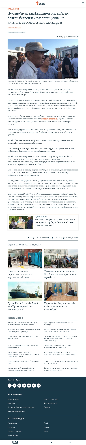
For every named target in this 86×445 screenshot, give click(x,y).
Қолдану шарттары (51, 399)
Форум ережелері (50, 403)
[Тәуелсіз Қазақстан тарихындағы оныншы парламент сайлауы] (25, 258)
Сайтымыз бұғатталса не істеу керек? (21, 407)
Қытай (46, 427)
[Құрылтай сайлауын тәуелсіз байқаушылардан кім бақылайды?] (61, 291)
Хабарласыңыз (13, 399)
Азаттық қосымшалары (16, 411)
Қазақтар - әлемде (14, 431)
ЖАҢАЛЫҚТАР (13, 9)
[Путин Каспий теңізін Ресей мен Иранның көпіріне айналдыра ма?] (25, 291)
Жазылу (47, 407)
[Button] (60, 36)
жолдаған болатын (49, 119)
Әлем (46, 431)
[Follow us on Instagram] (24, 385)
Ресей (46, 423)
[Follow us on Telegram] (29, 385)
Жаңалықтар (12, 423)
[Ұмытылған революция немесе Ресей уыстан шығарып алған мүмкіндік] (61, 258)
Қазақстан (11, 427)
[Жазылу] (39, 385)
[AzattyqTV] (51, 442)
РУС (33, 442)
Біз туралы (11, 403)
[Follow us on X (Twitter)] (14, 385)
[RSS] (34, 385)
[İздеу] (70, 442)
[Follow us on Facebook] (10, 385)
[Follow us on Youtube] (19, 385)
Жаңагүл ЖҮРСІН (14, 28)
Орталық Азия (13, 435)
